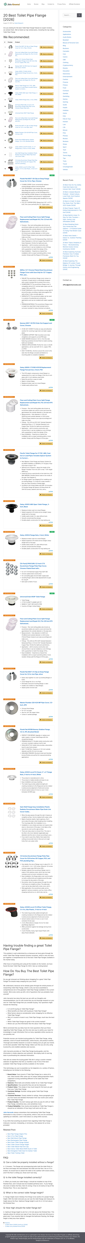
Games (65, 99)
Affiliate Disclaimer (74, 4)
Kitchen (65, 121)
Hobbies (65, 110)
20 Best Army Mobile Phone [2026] (15, 1226)
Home (29, 4)
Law (64, 124)
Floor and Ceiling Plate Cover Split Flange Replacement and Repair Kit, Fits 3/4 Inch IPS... (26, 80)
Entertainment (67, 76)
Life (64, 127)
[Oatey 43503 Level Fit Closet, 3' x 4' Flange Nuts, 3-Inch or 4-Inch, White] (10, 147)
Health (65, 107)
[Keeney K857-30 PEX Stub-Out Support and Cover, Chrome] (10, 67)
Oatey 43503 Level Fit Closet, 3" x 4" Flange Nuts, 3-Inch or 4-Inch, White (36, 773)
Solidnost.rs (45, 1240)
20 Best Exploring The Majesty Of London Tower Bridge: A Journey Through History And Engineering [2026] (72, 265)
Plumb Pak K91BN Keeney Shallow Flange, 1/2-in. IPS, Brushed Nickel (35, 731)
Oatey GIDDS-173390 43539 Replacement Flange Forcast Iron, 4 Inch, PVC (26, 73)
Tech (64, 150)
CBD (64, 59)
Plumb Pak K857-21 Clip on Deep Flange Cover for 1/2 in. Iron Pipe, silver (34, 673)
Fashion (65, 79)
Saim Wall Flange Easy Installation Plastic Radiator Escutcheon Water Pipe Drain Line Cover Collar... (26, 154)
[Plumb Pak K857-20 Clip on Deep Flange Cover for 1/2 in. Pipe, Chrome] (10, 47)
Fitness (65, 85)
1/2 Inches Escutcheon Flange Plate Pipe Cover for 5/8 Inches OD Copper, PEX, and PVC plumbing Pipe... (35, 858)
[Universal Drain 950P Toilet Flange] (10, 113)
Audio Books (67, 37)
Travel (65, 164)
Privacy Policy (61, 4)
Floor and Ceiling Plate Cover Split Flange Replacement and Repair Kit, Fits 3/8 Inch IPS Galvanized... (36, 621)
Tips (64, 158)
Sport (64, 147)
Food (64, 88)
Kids (64, 116)
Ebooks (65, 68)
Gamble (65, 93)
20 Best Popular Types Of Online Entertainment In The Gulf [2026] (72, 210)
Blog (43, 4)
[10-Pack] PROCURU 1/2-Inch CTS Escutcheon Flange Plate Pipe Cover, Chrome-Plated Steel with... (25, 106)
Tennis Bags (67, 155)
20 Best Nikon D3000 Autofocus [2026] (16, 1224)
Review (36, 4)
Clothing (65, 62)
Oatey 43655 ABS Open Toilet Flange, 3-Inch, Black (34, 505)
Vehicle (65, 169)
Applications (67, 34)
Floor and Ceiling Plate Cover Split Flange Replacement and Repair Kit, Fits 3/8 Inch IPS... (26, 119)
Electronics (66, 74)
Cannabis (66, 51)
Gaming (65, 102)
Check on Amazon (47, 47)
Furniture (66, 90)
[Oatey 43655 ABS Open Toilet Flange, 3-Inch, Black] (10, 94)
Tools (64, 161)
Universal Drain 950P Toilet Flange (24, 113)
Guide (65, 105)
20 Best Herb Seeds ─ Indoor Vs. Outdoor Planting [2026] (72, 238)
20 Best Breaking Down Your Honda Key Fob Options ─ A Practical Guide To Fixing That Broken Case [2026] (72, 228)
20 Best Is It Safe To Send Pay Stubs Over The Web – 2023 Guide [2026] (72, 203)
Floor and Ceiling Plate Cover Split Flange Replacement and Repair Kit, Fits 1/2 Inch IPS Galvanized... (36, 219)
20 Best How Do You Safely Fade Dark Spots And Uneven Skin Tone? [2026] (72, 187)
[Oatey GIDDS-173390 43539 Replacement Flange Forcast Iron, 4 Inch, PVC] (10, 73)
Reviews (7, 1222)
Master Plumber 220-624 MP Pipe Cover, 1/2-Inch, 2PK (36, 704)
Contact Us (51, 4)
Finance (65, 82)
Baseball (66, 40)
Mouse (65, 130)
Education (66, 71)
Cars (64, 54)
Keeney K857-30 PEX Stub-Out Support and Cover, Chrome (36, 324)
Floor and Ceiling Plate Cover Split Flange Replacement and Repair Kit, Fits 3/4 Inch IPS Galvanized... (36, 402)
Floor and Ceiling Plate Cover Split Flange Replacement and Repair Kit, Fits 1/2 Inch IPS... (26, 54)
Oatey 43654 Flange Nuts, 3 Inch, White (26, 99)
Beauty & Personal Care (71, 43)
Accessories (67, 31)
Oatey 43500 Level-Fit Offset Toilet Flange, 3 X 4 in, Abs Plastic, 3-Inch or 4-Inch (26, 168)
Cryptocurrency (68, 65)
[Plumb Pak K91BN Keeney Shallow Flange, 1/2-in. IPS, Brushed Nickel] (10, 140)
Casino (65, 57)
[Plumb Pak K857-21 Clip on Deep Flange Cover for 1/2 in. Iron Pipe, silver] (10, 126)
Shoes (65, 144)
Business (66, 48)
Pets (64, 133)
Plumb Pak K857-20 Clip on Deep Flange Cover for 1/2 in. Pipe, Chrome (34, 180)
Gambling (66, 96)
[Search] (79, 15)
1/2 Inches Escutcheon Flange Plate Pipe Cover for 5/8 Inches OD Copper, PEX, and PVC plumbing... (26, 161)
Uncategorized (68, 167)
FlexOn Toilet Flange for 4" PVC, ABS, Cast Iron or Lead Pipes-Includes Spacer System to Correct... (26, 87)
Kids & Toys (67, 119)
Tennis (65, 152)
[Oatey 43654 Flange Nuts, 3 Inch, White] (10, 99)
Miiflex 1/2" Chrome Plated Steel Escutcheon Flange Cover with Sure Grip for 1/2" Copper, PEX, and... (26, 61)
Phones (65, 136)
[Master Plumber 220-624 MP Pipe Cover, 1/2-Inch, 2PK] (10, 133)
